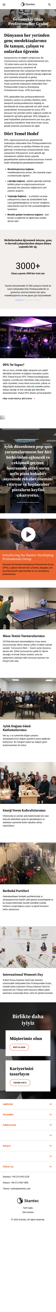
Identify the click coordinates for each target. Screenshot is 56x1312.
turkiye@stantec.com (20, 1188)
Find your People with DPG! (17, 399)
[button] (28, 267)
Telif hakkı (28, 1208)
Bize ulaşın (19, 1047)
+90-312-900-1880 (19, 1182)
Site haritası (28, 1212)
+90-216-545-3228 (20, 1176)
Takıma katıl (20, 1083)
